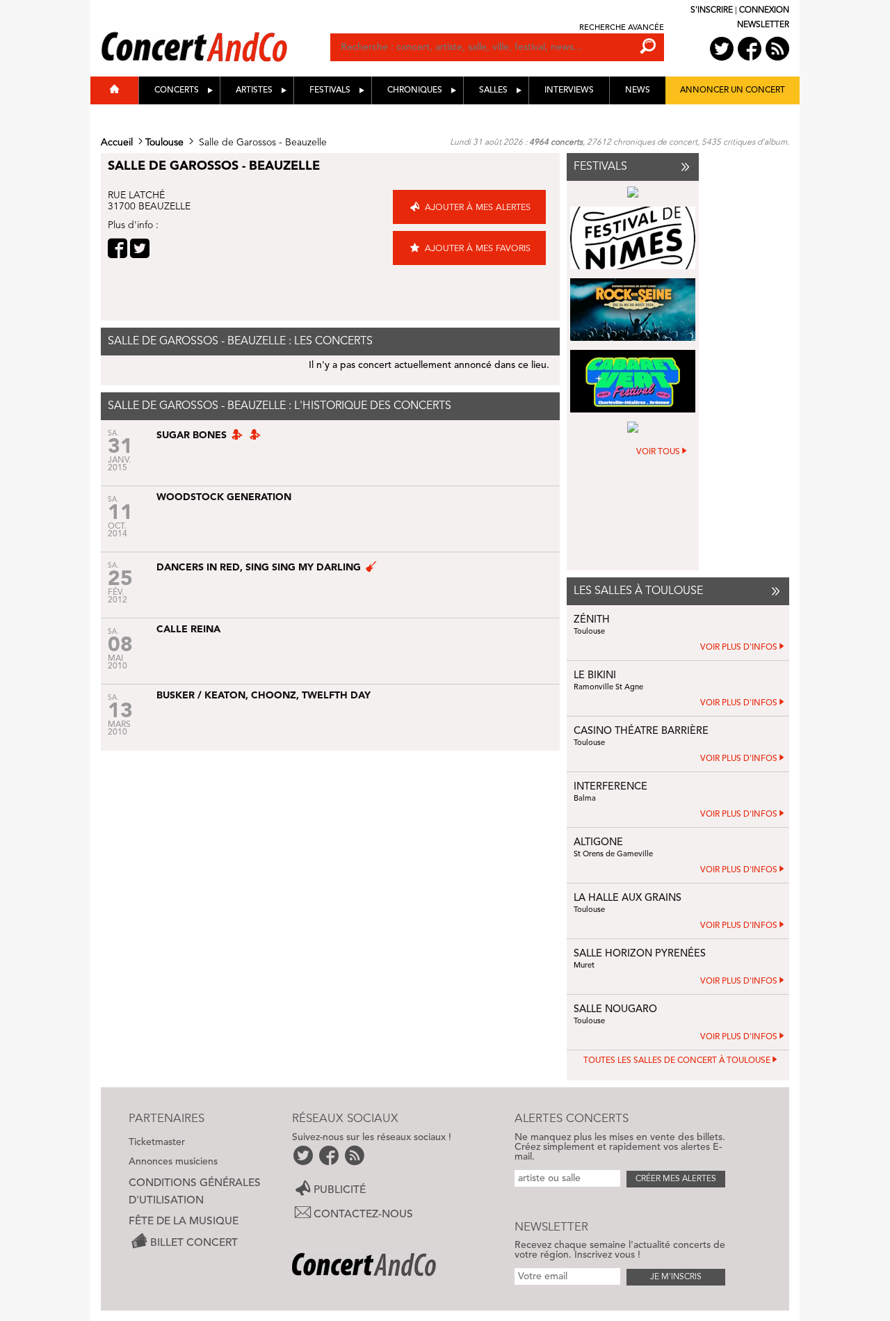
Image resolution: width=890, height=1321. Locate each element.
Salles (493, 90)
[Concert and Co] (215, 32)
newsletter (763, 25)
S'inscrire (711, 10)
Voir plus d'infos (738, 647)
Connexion (764, 10)
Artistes (254, 90)
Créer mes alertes (676, 1179)
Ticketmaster (157, 1142)
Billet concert (194, 1243)
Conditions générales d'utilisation (195, 1192)
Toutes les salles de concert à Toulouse (676, 1061)
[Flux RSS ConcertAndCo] (777, 49)
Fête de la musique (183, 1221)
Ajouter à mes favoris (478, 248)
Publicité (340, 1190)
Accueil (117, 142)
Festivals (329, 90)
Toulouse (164, 142)
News (637, 90)
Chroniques (414, 90)
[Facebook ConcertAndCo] (749, 49)
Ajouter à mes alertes (478, 207)
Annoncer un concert (732, 90)
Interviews (569, 90)
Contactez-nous (363, 1214)
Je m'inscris (676, 1277)
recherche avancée (621, 28)
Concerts (176, 90)
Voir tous (658, 452)
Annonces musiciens (173, 1162)
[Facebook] (117, 248)
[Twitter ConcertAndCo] (722, 49)
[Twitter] (139, 248)
